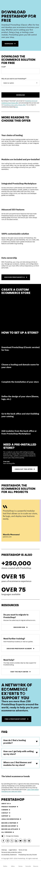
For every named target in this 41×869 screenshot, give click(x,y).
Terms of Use (23, 850)
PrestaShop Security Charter (27, 855)
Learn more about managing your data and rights (20, 790)
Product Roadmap (8, 807)
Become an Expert (8, 826)
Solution (5, 866)
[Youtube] (20, 841)
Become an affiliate (9, 829)
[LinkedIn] (16, 841)
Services (20, 866)
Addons (13, 866)
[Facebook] (3, 841)
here (16, 107)
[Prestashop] (8, 4)
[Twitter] (12, 841)
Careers (4, 810)
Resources (35, 866)
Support (4, 816)
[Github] (25, 841)
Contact (4, 813)
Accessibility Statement (9, 855)
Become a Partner (8, 823)
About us (5, 803)
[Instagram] (8, 841)
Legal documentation (10, 819)
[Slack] (29, 841)
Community (28, 866)
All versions (6, 832)
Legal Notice (13, 850)
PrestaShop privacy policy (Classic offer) (15, 105)
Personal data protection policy (11, 852)
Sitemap (4, 850)
